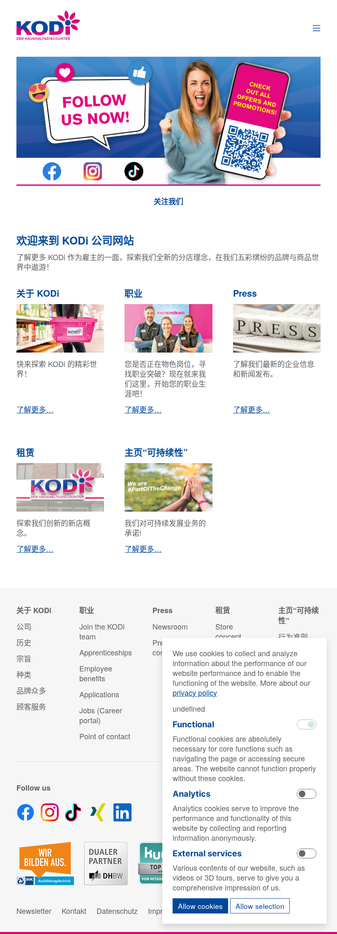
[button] (316, 28)
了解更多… (34, 409)
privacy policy (195, 692)
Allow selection (259, 906)
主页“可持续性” (156, 452)
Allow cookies (200, 906)
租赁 (25, 452)
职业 (134, 293)
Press (245, 293)
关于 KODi (37, 293)
